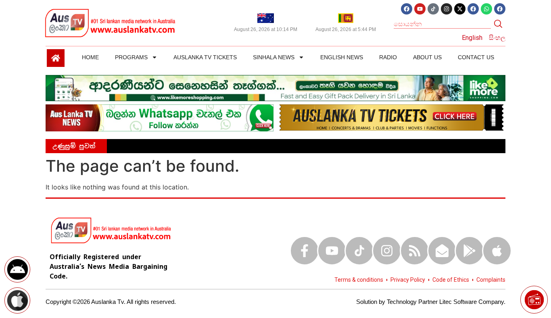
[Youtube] (420, 9)
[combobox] (442, 24)
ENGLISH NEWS (341, 57)
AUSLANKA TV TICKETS (205, 57)
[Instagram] (446, 9)
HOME (90, 57)
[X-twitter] (459, 9)
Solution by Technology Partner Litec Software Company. (430, 301)
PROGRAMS (131, 57)
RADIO (388, 57)
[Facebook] (406, 9)
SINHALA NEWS (273, 57)
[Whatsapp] (486, 9)
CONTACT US (476, 57)
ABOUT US (427, 57)
